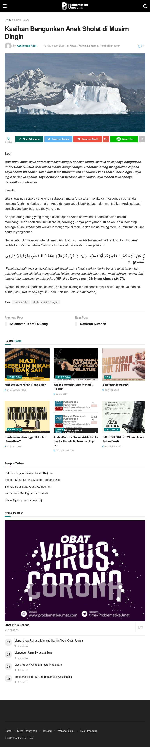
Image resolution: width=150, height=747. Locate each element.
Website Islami (65, 731)
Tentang (47, 731)
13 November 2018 (54, 45)
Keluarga (92, 45)
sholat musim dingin (45, 302)
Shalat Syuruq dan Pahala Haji (23, 500)
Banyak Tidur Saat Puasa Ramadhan (28, 486)
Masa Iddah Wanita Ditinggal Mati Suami (38, 664)
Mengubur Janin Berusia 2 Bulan (33, 652)
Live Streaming (88, 731)
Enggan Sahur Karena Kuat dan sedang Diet (32, 480)
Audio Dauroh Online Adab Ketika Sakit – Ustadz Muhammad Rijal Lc (76, 441)
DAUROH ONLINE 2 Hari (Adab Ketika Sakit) (122, 439)
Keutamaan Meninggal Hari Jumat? (26, 493)
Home (8, 19)
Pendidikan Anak (110, 45)
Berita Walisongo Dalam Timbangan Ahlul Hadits (43, 677)
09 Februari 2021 (64, 450)
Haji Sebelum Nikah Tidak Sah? (25, 384)
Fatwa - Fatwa (21, 19)
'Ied (107, 376)
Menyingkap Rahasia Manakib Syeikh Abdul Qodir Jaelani (48, 640)
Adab (60, 429)
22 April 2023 (111, 389)
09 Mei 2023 (61, 394)
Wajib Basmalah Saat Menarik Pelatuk (73, 386)
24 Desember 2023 (16, 389)
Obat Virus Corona (17, 625)
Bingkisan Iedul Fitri (115, 384)
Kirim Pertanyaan (27, 731)
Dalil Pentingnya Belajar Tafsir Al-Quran (29, 473)
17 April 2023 (13, 446)
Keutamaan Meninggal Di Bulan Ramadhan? (25, 439)
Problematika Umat (23, 738)
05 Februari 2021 (113, 446)
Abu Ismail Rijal (26, 45)
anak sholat (21, 302)
